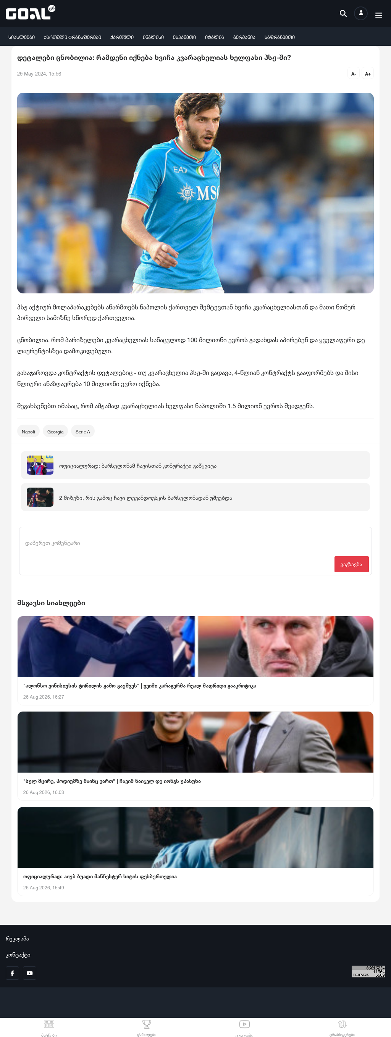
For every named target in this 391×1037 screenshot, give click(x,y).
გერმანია (244, 36)
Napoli (28, 431)
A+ (368, 73)
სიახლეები (21, 36)
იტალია (214, 36)
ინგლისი (153, 36)
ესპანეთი (184, 36)
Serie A (83, 431)
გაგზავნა (351, 563)
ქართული (122, 36)
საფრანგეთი (280, 36)
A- (353, 73)
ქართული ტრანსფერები (72, 36)
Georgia (55, 431)
